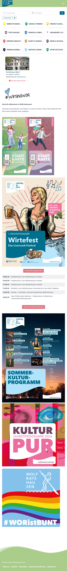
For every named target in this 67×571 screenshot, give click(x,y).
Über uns (6, 567)
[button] (18, 81)
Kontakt (14, 567)
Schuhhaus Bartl (13, 72)
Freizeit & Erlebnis (58, 24)
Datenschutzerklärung (37, 567)
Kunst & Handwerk (36, 41)
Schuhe (9, 68)
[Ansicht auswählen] (15, 17)
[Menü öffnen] (63, 3)
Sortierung (7, 18)
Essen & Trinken (35, 24)
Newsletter (23, 567)
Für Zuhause (14, 32)
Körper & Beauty (14, 41)
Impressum (51, 567)
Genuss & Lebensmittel (38, 32)
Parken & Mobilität (15, 50)
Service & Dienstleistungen (40, 50)
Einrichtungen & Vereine (17, 24)
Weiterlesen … (22, 77)
